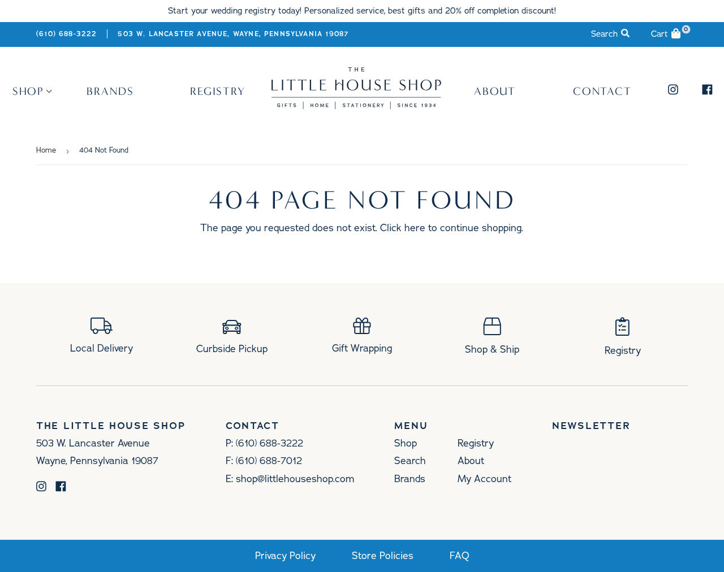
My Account (484, 479)
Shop (28, 91)
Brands (110, 91)
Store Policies (382, 556)
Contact (602, 91)
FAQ (459, 556)
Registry (218, 91)
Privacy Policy (285, 556)
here (414, 228)
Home (46, 150)
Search (410, 460)
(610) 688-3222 (66, 33)
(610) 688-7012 (269, 460)
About (495, 91)
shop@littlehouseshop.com (295, 479)
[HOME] (356, 105)
